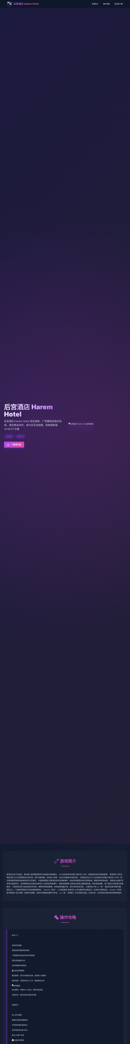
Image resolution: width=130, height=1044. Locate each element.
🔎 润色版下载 (15, 445)
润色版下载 (119, 4)
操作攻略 (106, 4)
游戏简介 (95, 4)
